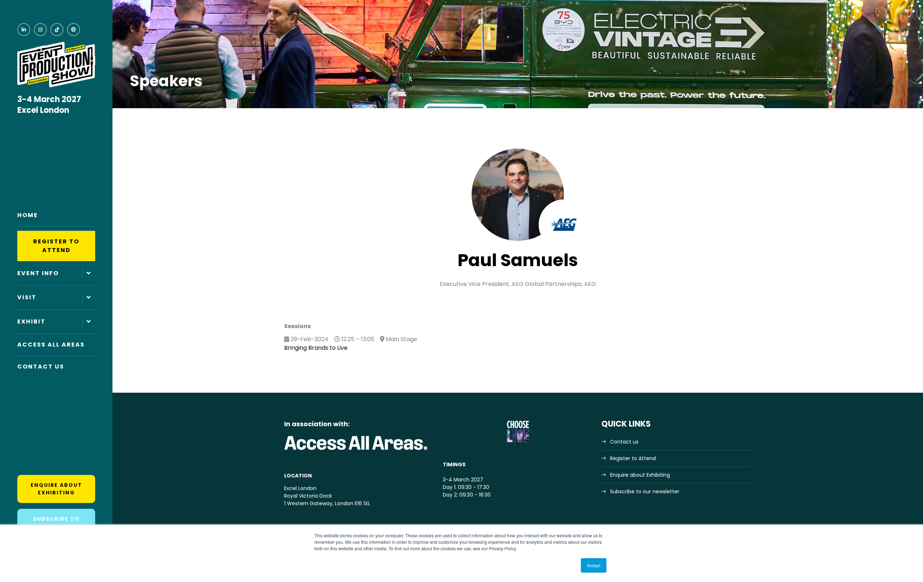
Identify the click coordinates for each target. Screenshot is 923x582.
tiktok (56, 29)
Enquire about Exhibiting (56, 488)
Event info (38, 273)
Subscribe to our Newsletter (56, 522)
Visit (26, 297)
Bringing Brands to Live (316, 348)
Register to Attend (56, 245)
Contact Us (40, 366)
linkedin (23, 29)
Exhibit (31, 321)
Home (27, 215)
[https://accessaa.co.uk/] (356, 450)
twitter (73, 29)
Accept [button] (593, 565)
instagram (40, 29)
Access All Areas (51, 344)
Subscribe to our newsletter (644, 491)
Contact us (624, 441)
